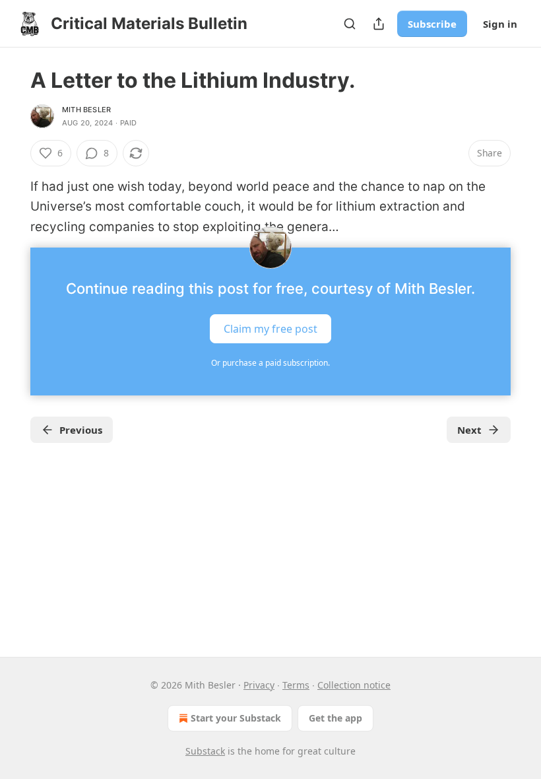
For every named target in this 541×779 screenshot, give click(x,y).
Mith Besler (86, 109)
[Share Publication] (379, 24)
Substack (205, 751)
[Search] (349, 24)
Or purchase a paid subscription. (270, 362)
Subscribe (432, 23)
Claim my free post (270, 329)
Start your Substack (236, 718)
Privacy (258, 685)
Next (469, 429)
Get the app (335, 718)
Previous (80, 429)
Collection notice (354, 685)
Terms (295, 685)
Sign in (500, 23)
